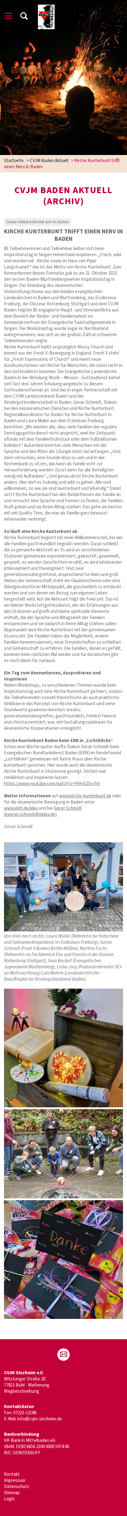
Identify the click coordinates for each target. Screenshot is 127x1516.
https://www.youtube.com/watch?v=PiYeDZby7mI (52, 783)
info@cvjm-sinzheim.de (39, 1419)
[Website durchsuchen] (24, 17)
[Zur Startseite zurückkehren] (46, 7)
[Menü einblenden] (8, 17)
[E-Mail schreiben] (63, 1354)
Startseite (14, 160)
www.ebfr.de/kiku (21, 808)
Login (9, 1499)
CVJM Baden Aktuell (49, 160)
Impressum (14, 1480)
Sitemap (12, 1493)
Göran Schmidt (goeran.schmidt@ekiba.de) (43, 811)
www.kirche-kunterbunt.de (85, 796)
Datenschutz (16, 1486)
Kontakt (12, 1474)
